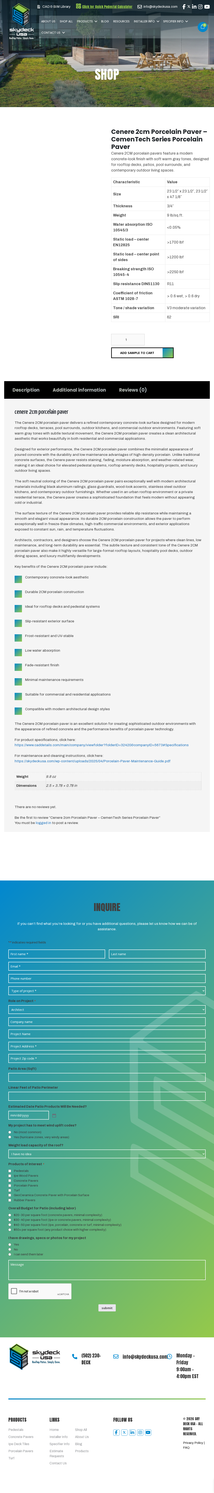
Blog (105, 21)
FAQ (186, 1447)
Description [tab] (26, 390)
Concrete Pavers (26, 1180)
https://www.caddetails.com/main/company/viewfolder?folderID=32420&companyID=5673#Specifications (102, 745)
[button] (96, 21)
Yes (16, 1244)
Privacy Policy (193, 1442)
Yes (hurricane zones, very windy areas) (41, 1137)
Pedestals (21, 1171)
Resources (121, 21)
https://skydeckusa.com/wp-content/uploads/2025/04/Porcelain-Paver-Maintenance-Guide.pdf (93, 761)
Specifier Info (173, 21)
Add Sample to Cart (137, 353)
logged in (43, 823)
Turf (17, 1190)
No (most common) (27, 1132)
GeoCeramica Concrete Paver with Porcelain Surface (51, 1195)
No (16, 1249)
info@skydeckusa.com (145, 1356)
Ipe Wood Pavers (26, 1175)
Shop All (66, 21)
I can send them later (28, 1254)
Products (85, 21)
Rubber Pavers (24, 1200)
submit (107, 1308)
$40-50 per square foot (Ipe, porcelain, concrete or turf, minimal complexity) (67, 1224)
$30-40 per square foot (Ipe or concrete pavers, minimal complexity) (62, 1219)
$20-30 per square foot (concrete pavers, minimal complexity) (58, 1215)
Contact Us (50, 33)
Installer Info (144, 21)
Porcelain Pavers (26, 1185)
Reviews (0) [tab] (133, 390)
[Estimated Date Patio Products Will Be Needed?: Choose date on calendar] (54, 1115)
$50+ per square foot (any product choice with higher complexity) (60, 1229)
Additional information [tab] (79, 390)
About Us (48, 21)
